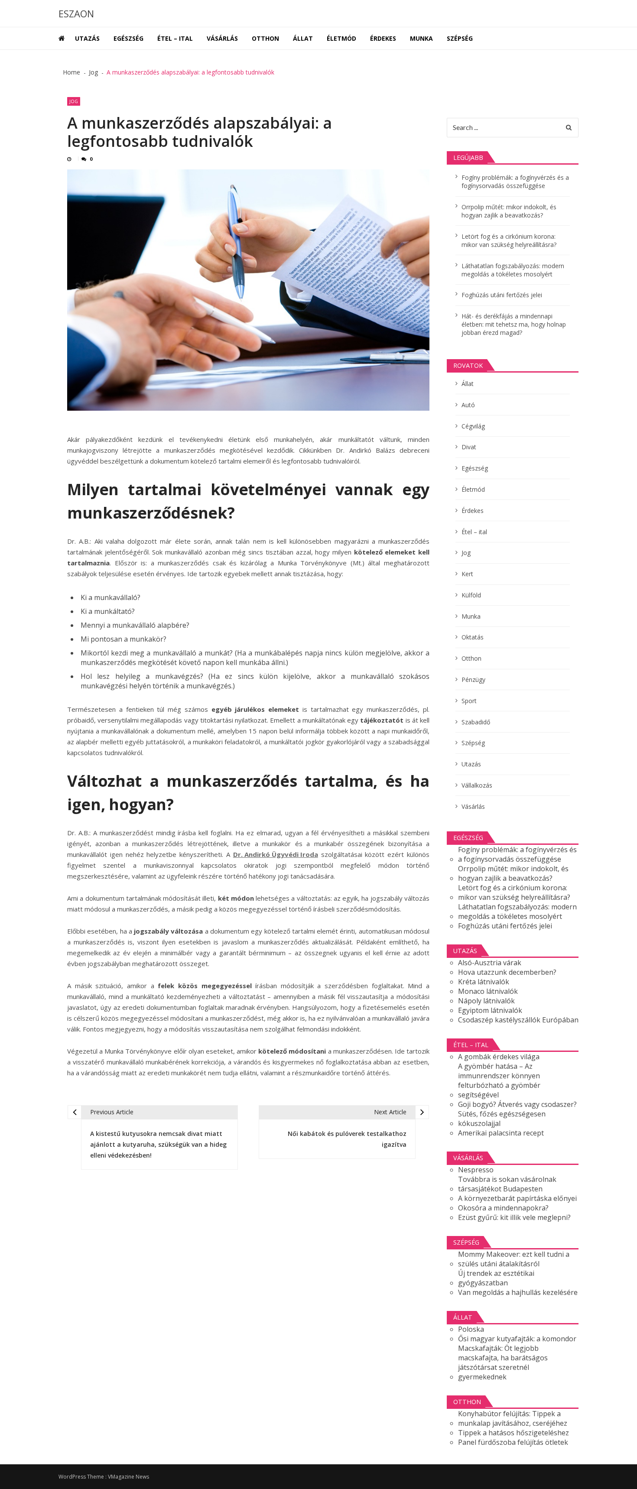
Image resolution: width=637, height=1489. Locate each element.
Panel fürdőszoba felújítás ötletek (513, 1442)
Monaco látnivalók (488, 991)
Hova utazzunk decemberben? (507, 972)
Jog (73, 101)
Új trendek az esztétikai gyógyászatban (496, 1278)
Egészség (128, 38)
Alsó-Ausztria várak (489, 962)
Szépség (460, 38)
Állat (303, 38)
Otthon (265, 38)
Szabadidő (476, 722)
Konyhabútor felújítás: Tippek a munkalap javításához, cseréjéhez (512, 1418)
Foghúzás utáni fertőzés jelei (502, 295)
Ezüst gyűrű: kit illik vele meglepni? (514, 1217)
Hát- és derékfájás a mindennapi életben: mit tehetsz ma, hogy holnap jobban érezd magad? (514, 324)
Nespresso (476, 1169)
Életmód (341, 38)
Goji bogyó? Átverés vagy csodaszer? (517, 1104)
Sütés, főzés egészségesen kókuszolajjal (502, 1118)
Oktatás (473, 637)
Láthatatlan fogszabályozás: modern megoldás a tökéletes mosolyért (513, 270)
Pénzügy (473, 679)
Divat (469, 447)
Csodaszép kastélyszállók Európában (518, 1020)
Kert (467, 574)
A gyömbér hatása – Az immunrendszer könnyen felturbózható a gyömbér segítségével (499, 1080)
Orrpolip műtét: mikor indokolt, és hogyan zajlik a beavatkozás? (509, 211)
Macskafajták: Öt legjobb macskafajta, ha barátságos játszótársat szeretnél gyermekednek (503, 1362)
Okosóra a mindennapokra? (503, 1208)
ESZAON (76, 13)
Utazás (87, 38)
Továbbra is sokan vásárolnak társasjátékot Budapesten (507, 1184)
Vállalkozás (477, 785)
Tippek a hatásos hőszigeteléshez (513, 1432)
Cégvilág (473, 426)
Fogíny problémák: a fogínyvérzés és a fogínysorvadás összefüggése (515, 181)
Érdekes (383, 38)
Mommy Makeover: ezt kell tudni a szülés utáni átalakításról (513, 1258)
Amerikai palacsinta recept (501, 1133)
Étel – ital (175, 38)
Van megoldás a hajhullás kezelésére (518, 1292)
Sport (469, 701)
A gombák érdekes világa (499, 1056)
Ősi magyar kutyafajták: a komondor (517, 1338)
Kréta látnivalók (483, 981)
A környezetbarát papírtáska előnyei (517, 1198)
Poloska (471, 1329)
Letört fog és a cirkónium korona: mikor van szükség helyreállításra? (509, 240)
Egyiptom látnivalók (490, 1010)
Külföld (471, 595)
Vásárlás (222, 38)
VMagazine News (128, 1476)
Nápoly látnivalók (486, 1001)
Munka (421, 38)
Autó (468, 405)
